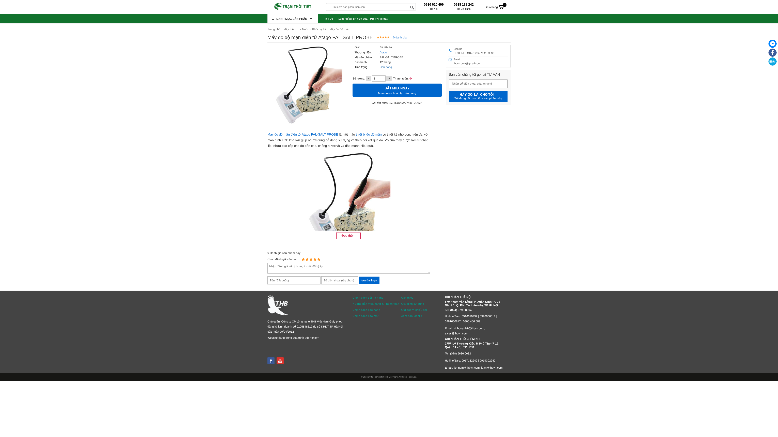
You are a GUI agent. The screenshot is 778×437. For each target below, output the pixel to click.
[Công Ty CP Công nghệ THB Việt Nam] (292, 7)
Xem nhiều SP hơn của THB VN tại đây (363, 18)
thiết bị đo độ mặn (369, 134)
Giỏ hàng (495, 6)
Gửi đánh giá (369, 280)
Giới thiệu (407, 297)
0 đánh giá (400, 37)
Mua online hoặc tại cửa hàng (397, 91)
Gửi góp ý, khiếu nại (414, 309)
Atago (383, 52)
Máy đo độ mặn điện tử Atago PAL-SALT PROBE (302, 134)
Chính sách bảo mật (365, 315)
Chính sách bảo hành (366, 309)
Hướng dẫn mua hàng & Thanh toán (376, 303)
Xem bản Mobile (411, 315)
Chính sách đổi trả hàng (368, 297)
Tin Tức (328, 18)
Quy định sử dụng (412, 303)
